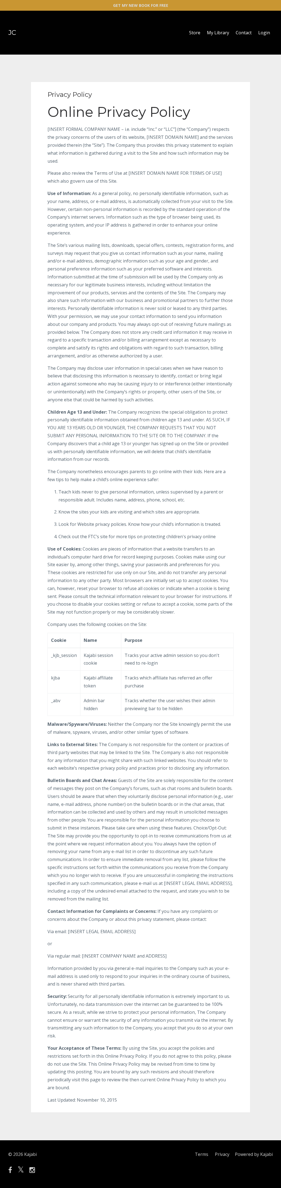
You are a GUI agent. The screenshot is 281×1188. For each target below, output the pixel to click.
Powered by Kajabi (254, 1154)
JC (12, 32)
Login (264, 33)
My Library (218, 33)
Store (194, 33)
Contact (244, 33)
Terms (201, 1154)
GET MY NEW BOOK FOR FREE (140, 5)
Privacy (222, 1154)
